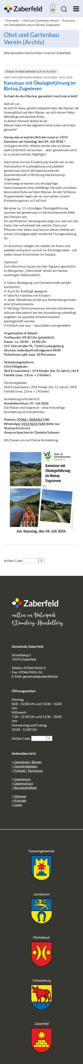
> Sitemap (19, 796)
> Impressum (21, 779)
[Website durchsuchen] (64, 11)
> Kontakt (19, 800)
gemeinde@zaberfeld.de (40, 676)
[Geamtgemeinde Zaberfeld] (41, 879)
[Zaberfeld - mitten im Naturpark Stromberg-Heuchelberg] (37, 607)
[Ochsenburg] (41, 1008)
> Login (17, 805)
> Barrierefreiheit (24, 787)
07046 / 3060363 (29, 419)
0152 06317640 (33, 424)
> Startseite (11, 20)
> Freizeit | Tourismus (27, 770)
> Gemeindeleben (24, 766)
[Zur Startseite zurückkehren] (23, 6)
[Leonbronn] (41, 922)
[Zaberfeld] (41, 1051)
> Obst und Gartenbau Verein (39, 20)
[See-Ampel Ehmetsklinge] (53, 8)
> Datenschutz (22, 783)
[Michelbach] (41, 965)
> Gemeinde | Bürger (27, 762)
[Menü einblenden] (76, 8)
